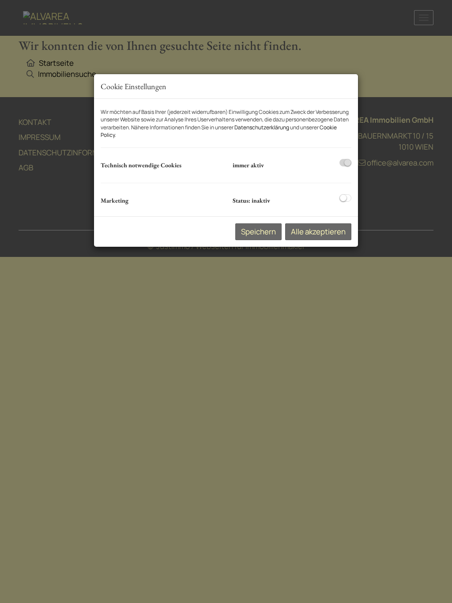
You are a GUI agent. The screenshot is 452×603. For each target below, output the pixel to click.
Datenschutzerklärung (261, 127)
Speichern (258, 231)
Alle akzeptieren (318, 231)
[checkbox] (345, 162)
